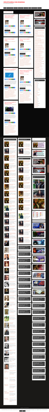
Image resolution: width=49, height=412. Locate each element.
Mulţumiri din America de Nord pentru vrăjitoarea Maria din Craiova (13, 199)
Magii (35, 96)
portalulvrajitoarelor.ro (10, 57)
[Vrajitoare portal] (48, 168)
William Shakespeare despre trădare (39, 63)
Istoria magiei (36, 92)
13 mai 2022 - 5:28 (7, 70)
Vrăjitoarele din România (14, 2)
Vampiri (36, 106)
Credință (36, 84)
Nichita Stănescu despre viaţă (38, 65)
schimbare (27, 34)
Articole (36, 82)
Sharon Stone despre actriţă (9, 39)
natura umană (13, 89)
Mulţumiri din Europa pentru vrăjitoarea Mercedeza (13, 219)
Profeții (36, 102)
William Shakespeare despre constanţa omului (13, 289)
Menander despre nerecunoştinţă (39, 73)
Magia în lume (37, 95)
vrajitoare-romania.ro (12, 58)
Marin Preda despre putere (12, 377)
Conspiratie (36, 83)
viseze (20, 59)
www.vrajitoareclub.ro (7, 95)
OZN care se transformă (10, 69)
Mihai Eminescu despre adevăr (13, 295)
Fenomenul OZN (12, 70)
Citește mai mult (7, 30)
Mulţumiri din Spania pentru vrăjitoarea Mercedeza (12, 226)
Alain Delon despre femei (38, 64)
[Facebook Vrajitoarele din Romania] (48, 165)
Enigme (36, 86)
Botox (25, 92)
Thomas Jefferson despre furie (13, 370)
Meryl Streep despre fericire (13, 384)
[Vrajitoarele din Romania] (48, 170)
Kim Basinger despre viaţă (38, 75)
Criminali (36, 85)
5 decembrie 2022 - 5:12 (23, 41)
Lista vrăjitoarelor (37, 94)
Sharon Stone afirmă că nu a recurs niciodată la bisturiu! (26, 72)
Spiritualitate (13, 41)
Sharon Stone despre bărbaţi (25, 39)
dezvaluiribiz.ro (11, 56)
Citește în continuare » (13, 145)
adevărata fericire (10, 34)
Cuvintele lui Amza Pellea (38, 72)
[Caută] (43, 139)
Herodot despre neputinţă (38, 60)
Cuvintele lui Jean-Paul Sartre (38, 76)
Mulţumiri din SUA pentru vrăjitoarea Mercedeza (12, 148)
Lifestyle (36, 93)
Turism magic (36, 105)
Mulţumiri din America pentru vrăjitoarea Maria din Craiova (13, 191)
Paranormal (36, 101)
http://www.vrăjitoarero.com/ (11, 125)
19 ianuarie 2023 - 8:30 (8, 41)
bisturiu (24, 92)
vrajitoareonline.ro (13, 59)
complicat (26, 57)
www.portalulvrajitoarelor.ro (10, 61)
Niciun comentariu (15, 14)
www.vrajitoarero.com (12, 96)
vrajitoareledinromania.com (7, 59)
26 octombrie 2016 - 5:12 (8, 104)
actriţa (9, 56)
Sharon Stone (13, 34)
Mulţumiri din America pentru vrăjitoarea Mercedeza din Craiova (13, 213)
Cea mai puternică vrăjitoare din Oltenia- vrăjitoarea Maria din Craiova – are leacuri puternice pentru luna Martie (13, 156)
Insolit (27, 74)
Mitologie (36, 97)
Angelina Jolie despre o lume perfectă (39, 61)
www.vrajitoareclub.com (13, 62)
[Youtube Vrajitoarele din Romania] (48, 167)
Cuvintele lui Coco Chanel (38, 62)
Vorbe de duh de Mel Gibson (13, 363)
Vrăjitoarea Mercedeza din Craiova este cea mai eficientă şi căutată (13, 234)
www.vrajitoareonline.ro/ (7, 96)
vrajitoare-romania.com (7, 58)
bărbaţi (24, 57)
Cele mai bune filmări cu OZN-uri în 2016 (10, 103)
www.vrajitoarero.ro (7, 97)
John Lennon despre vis (12, 302)
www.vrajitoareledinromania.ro (12, 95)
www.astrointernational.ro (7, 60)
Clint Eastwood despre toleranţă (39, 59)
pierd (25, 34)
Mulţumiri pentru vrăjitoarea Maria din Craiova (12, 184)
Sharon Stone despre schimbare (25, 16)
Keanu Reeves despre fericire (38, 74)
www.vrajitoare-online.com (7, 62)
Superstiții (36, 104)
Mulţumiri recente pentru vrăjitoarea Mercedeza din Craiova (12, 206)
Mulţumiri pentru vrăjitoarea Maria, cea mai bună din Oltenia (12, 171)
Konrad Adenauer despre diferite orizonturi (12, 391)
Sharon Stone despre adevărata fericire (9, 16)
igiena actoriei (14, 56)
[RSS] (48, 171)
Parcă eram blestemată (38, 38)
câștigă (24, 34)
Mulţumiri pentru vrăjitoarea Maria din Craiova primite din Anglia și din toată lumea (39, 31)
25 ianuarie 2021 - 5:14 (23, 74)
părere (15, 89)
